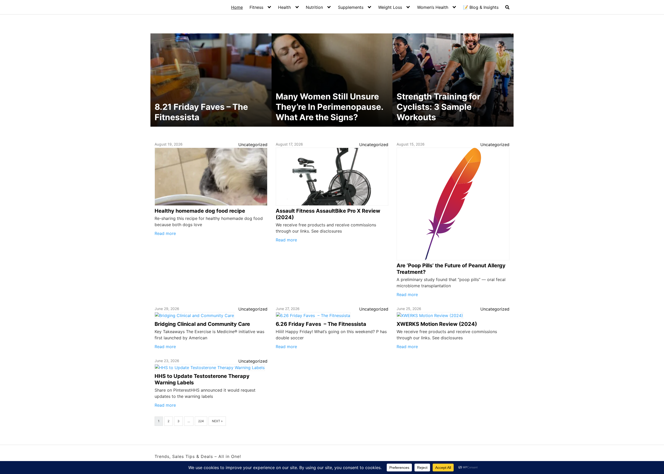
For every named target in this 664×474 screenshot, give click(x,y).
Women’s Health (432, 7)
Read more (165, 233)
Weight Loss (390, 7)
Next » (217, 421)
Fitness (256, 7)
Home (237, 7)
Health (284, 7)
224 (201, 421)
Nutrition (314, 7)
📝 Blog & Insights (481, 7)
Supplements (350, 7)
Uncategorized (252, 144)
